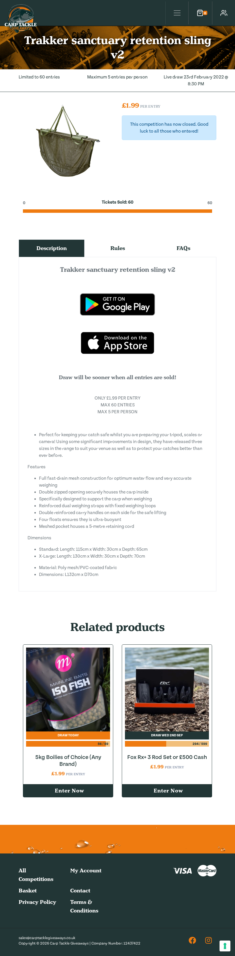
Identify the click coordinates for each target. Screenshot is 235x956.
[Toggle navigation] (176, 12)
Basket (28, 890)
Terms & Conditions (84, 906)
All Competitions (36, 875)
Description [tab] (51, 248)
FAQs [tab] (183, 248)
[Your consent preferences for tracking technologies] (225, 946)
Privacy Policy (37, 902)
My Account (85, 870)
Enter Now (69, 790)
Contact (80, 890)
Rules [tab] (117, 248)
